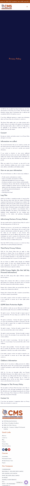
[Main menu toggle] (27, 6)
